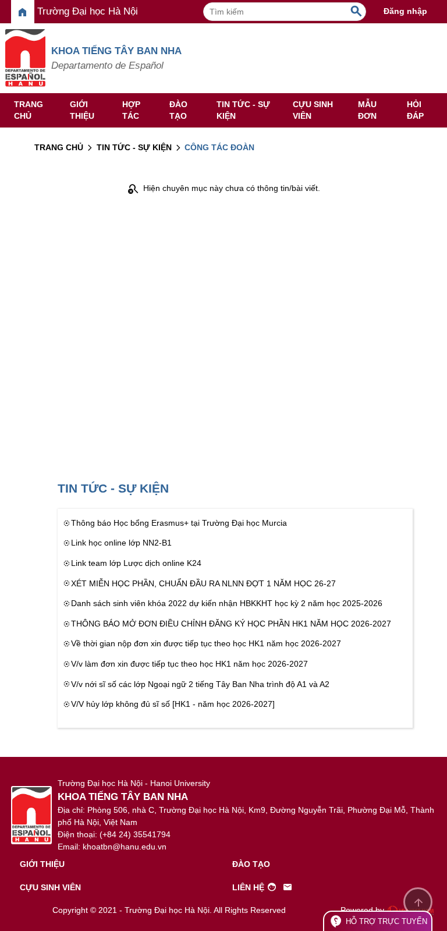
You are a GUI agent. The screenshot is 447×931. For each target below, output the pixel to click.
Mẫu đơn (367, 110)
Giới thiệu (82, 110)
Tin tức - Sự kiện (243, 110)
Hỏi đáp (415, 110)
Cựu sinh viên (313, 110)
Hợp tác (131, 110)
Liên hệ (262, 887)
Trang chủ (28, 110)
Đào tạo (178, 110)
